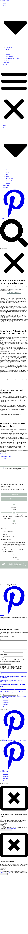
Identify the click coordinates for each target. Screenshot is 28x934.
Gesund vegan (6, 62)
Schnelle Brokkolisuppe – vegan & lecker (12, 692)
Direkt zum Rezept (14, 292)
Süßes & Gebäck (9, 56)
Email (1, 825)
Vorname (2, 824)
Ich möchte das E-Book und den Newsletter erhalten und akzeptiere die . (13, 828)
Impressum (5, 700)
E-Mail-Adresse (4, 654)
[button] (14, 95)
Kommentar (3, 639)
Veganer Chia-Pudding (5, 458)
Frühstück (8, 54)
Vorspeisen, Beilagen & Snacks (13, 58)
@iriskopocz (17, 565)
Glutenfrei (8, 60)
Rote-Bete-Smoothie (4, 453)
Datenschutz (5, 702)
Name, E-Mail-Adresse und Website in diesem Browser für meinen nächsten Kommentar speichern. (13, 660)
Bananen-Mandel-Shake (5, 456)
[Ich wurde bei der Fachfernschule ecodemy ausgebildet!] (13, 696)
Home (4, 3)
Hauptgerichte (9, 47)
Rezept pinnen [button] (15, 499)
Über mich (5, 64)
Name (2, 651)
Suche (1, 248)
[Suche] (17, 695)
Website (2, 657)
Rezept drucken (14, 494)
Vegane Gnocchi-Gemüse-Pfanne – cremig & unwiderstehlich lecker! (13, 676)
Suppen (7, 49)
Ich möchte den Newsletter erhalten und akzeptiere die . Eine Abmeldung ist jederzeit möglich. (14, 872)
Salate (7, 51)
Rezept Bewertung (4, 636)
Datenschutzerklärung (11, 828)
